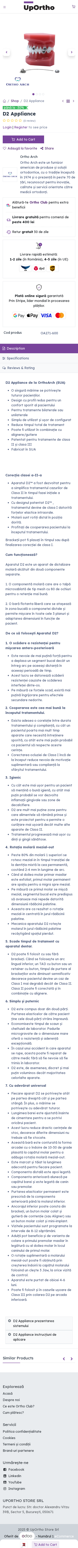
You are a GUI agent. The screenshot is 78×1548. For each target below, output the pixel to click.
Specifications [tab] (17, 358)
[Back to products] (68, 101)
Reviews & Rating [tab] (20, 368)
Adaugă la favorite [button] (22, 148)
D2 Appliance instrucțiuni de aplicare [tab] (34, 1337)
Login (7, 127)
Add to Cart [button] (25, 139)
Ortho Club (39, 202)
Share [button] (49, 148)
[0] (73, 6)
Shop (15, 101)
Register (21, 127)
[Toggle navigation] (4, 6)
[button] (6, 52)
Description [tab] (15, 348)
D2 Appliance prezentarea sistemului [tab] (33, 1323)
